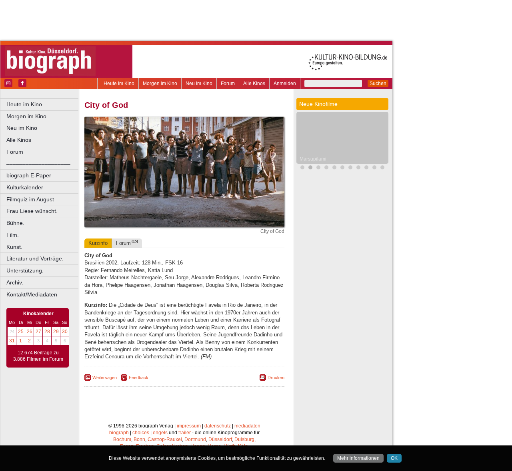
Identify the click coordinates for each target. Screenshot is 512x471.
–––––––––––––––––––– (38, 164)
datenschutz (217, 426)
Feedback (138, 377)
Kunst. (14, 247)
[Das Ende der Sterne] (318, 168)
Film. (12, 235)
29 (56, 331)
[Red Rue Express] (374, 168)
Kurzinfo (98, 243)
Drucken (276, 377)
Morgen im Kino (160, 83)
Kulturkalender (24, 187)
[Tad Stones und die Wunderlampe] (358, 168)
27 (38, 331)
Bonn (139, 439)
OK (394, 458)
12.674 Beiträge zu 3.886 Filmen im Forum (38, 356)
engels (160, 432)
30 (65, 331)
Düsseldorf (220, 439)
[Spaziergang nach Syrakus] (350, 168)
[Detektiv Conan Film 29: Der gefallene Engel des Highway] (342, 168)
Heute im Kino (119, 83)
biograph (119, 432)
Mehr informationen (358, 458)
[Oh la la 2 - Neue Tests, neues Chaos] (334, 168)
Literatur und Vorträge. (35, 258)
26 (29, 331)
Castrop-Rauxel (165, 439)
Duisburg (244, 439)
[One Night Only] (302, 168)
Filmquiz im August (30, 199)
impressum (189, 426)
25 (21, 331)
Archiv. (14, 282)
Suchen (378, 83)
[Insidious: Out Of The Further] (326, 168)
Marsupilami (313, 159)
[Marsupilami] (310, 168)
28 (47, 331)
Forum (228, 83)
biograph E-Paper (28, 175)
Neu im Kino (199, 83)
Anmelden (285, 83)
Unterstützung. (25, 270)
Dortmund (195, 439)
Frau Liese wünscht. (32, 211)
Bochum (122, 439)
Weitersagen (104, 377)
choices (140, 432)
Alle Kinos (254, 83)
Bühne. (15, 223)
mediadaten (247, 426)
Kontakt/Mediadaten (31, 294)
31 (12, 341)
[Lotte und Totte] (382, 168)
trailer (184, 432)
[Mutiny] (366, 168)
